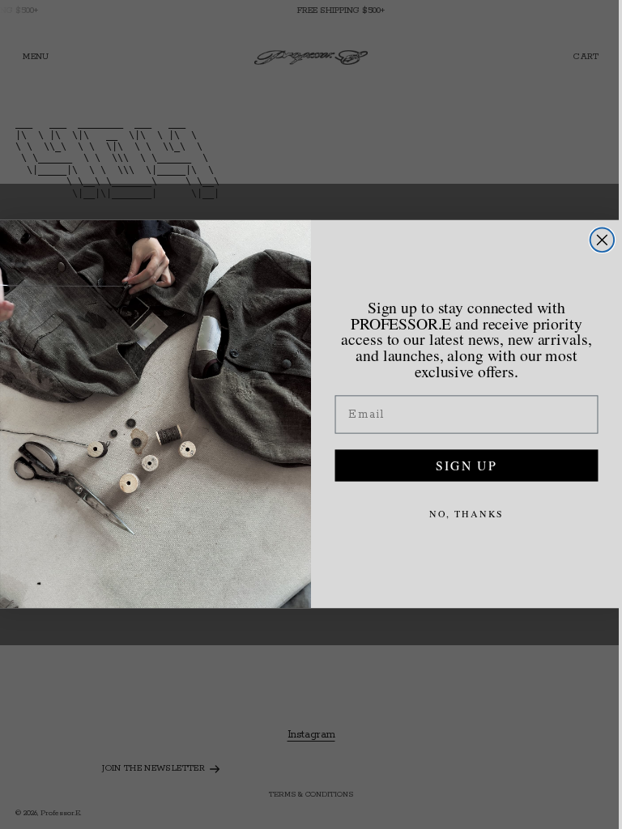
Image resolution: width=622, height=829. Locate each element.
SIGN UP (462, 465)
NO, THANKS (463, 513)
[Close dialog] (598, 240)
